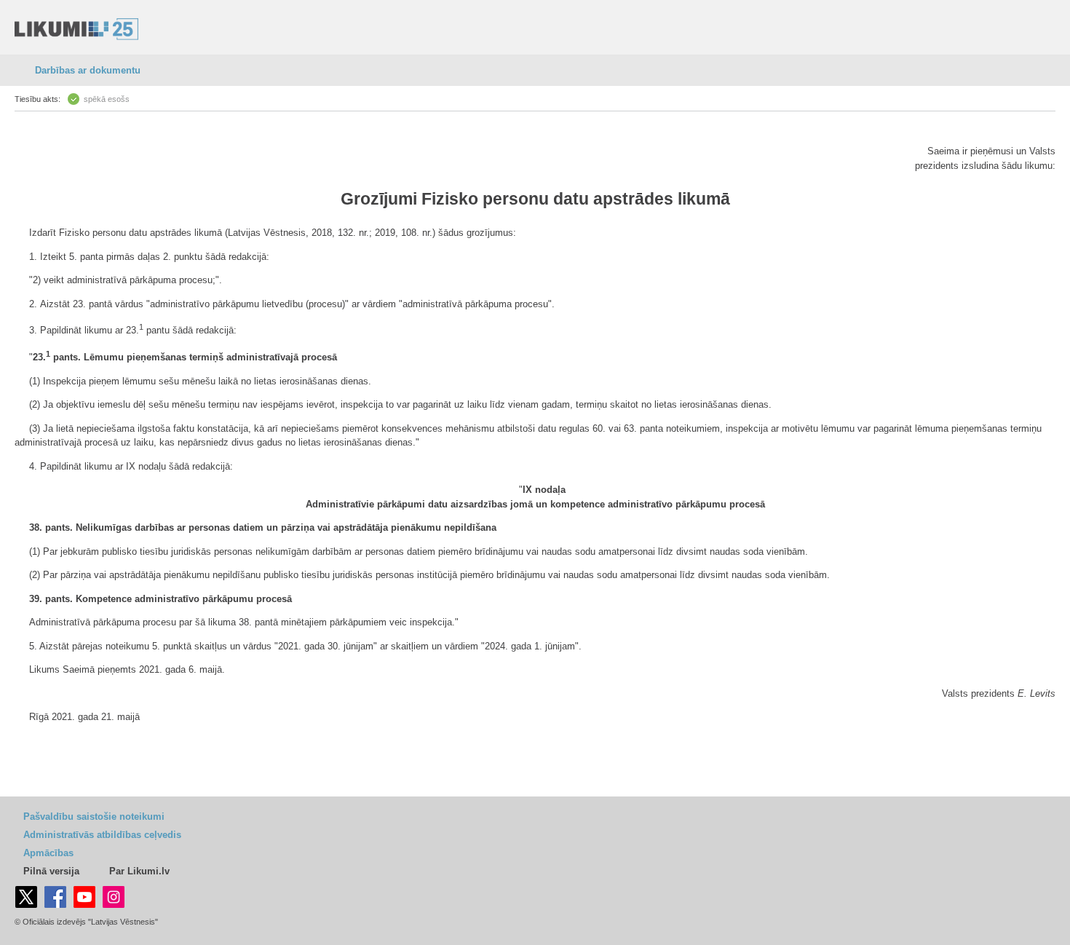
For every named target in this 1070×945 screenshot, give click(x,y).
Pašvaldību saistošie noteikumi (94, 816)
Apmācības (48, 852)
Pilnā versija (51, 871)
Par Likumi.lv (139, 871)
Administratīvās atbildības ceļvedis (102, 834)
